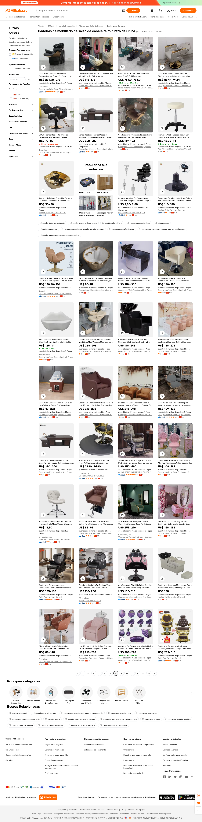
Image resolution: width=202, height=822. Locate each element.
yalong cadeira (163, 223)
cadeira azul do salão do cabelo (85, 223)
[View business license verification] (125, 817)
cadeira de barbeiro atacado (53, 223)
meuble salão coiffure (113, 223)
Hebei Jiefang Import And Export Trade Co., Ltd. (135, 88)
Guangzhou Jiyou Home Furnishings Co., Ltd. (56, 152)
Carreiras (9, 760)
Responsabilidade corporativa (18, 755)
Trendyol (130, 809)
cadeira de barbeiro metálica (179, 719)
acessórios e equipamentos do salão (26, 719)
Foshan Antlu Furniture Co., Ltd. (52, 212)
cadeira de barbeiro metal (121, 713)
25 (149, 673)
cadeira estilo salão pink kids (123, 229)
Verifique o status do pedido (175, 755)
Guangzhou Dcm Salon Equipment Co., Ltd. (96, 85)
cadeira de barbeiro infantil (22, 725)
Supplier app (89, 797)
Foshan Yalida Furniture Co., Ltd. (171, 597)
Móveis (51, 26)
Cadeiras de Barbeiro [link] (116, 26)
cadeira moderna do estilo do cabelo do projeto (60, 235)
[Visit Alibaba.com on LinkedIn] (169, 777)
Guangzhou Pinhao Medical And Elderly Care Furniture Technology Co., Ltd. (56, 472)
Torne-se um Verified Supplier (175, 760)
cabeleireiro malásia (19, 713)
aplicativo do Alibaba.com (144, 797)
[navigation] (21, 350)
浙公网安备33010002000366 (146, 818)
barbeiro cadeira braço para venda (81, 719)
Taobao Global (112, 809)
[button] (123, 10)
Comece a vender (170, 750)
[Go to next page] (154, 673)
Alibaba (41, 26)
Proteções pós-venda (54, 760)
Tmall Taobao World (87, 809)
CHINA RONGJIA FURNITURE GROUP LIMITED (135, 472)
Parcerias (167, 765)
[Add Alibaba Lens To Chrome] (48, 797)
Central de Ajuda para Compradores (138, 744)
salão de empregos (49, 229)
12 (138, 673)
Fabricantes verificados (94, 744)
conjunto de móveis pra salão (52, 725)
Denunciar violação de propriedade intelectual (138, 766)
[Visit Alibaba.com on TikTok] (191, 777)
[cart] (161, 11)
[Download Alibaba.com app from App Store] (167, 797)
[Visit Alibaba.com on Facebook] (164, 777)
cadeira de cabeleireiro (148, 713)
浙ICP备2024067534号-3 (171, 818)
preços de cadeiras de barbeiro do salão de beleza (84, 229)
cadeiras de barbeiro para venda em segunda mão (83, 713)
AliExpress (61, 809)
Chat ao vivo (128, 750)
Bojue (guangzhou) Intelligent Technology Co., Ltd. (96, 351)
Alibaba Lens (20, 797)
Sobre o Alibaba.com (14, 739)
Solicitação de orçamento (95, 750)
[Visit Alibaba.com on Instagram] (180, 777)
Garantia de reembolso (54, 750)
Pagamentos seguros (54, 744)
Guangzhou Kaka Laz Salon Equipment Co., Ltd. (135, 147)
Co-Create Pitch (12, 750)
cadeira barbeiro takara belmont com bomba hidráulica (163, 229)
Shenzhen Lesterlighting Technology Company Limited (56, 539)
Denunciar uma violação (133, 773)
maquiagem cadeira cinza (140, 223)
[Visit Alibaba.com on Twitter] (175, 777)
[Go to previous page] (77, 673)
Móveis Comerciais (67, 26)
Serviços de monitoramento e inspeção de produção (61, 766)
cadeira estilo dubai (152, 719)
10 (127, 673)
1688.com (73, 809)
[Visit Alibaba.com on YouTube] (186, 777)
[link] (198, 795)
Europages (141, 809)
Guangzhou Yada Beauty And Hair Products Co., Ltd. (135, 290)
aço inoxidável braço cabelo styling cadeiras (120, 719)
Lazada (101, 809)
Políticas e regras (52, 773)
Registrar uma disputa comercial (137, 755)
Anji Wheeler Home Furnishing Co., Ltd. (174, 149)
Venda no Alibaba (170, 744)
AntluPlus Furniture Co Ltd (50, 597)
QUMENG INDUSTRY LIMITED (91, 476)
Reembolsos (128, 760)
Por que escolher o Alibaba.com (18, 744)
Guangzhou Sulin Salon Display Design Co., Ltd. (56, 89)
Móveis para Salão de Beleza (91, 26)
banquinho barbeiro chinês (45, 713)
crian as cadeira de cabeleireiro (115, 725)
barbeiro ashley (54, 719)
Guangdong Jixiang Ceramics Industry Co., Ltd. (96, 290)
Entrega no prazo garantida (56, 755)
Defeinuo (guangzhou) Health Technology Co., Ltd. (56, 414)
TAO (122, 809)
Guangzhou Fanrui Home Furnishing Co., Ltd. (175, 85)
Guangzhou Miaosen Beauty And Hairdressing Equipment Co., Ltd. (96, 149)
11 (132, 673)
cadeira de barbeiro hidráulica (83, 725)
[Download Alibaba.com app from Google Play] (187, 797)
